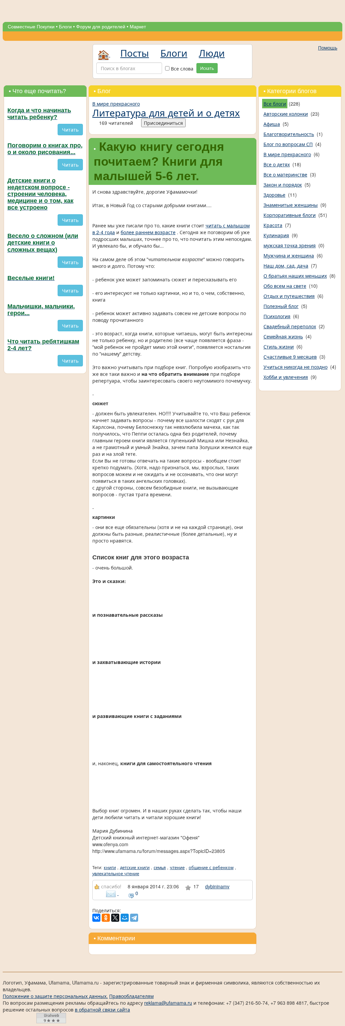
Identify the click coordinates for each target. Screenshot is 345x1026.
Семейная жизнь (283, 336)
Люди (212, 52)
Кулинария (276, 235)
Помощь (327, 47)
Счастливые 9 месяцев (290, 356)
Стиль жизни (278, 346)
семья (160, 867)
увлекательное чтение (115, 873)
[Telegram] (134, 918)
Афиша (271, 123)
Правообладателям (131, 996)
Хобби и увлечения (285, 376)
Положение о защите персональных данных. (55, 996)
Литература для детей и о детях (166, 112)
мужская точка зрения (289, 245)
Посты (134, 52)
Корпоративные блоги (289, 215)
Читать (70, 129)
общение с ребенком (211, 867)
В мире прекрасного (116, 103)
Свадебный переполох (289, 326)
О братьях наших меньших (295, 275)
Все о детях (276, 164)
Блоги (65, 26)
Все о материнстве (285, 174)
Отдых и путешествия (289, 296)
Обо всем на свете (284, 285)
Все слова (181, 68)
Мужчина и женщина (288, 255)
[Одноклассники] (106, 918)
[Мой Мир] (125, 918)
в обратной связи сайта (102, 1009)
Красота (272, 225)
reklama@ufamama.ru (168, 1002)
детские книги (135, 867)
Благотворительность (288, 134)
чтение (177, 867)
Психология (276, 316)
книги (110, 867)
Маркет (138, 26)
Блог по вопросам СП (288, 144)
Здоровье (274, 194)
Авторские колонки (285, 113)
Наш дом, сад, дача (285, 265)
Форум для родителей (100, 26)
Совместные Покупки (31, 26)
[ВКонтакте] (96, 918)
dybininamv (217, 886)
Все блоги (274, 103)
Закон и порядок (282, 184)
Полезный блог (281, 306)
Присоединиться (163, 122)
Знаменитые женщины (290, 204)
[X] (115, 918)
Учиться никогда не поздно (295, 366)
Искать (207, 68)
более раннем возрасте (148, 232)
